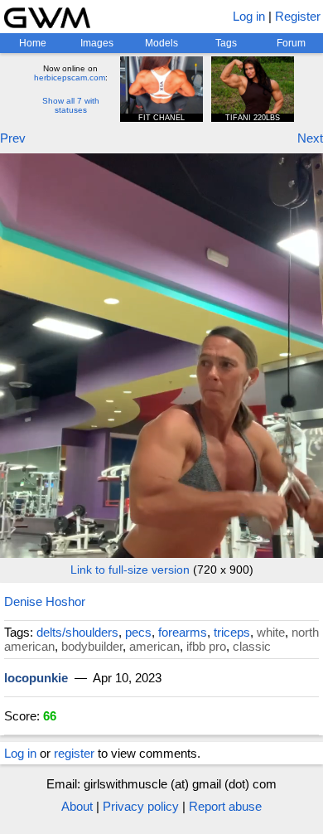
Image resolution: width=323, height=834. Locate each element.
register (74, 753)
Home (32, 43)
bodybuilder (92, 646)
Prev (13, 138)
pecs (138, 632)
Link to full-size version (130, 569)
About (77, 806)
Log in (249, 16)
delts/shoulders (77, 632)
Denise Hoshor (44, 601)
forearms (182, 632)
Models (161, 43)
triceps (232, 632)
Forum (291, 43)
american (154, 646)
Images (96, 43)
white (271, 632)
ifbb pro (206, 646)
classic (252, 646)
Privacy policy (141, 806)
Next (310, 138)
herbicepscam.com (69, 77)
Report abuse (225, 806)
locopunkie (36, 678)
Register (298, 16)
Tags (226, 43)
